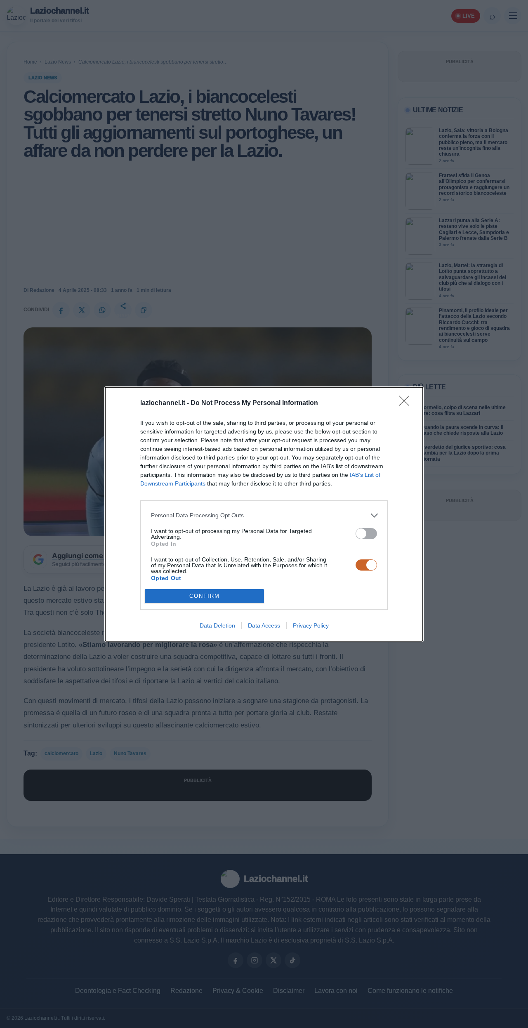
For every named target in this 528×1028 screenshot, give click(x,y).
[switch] (366, 533)
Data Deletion (217, 625)
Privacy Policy (311, 625)
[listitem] (264, 515)
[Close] (407, 403)
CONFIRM (204, 596)
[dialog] (264, 514)
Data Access (264, 625)
